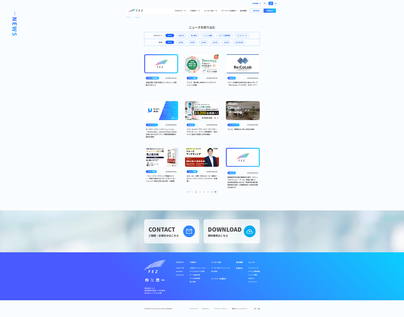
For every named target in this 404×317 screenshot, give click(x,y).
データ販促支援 (195, 275)
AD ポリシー (206, 309)
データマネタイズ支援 (197, 271)
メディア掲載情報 (224, 35)
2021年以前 (239, 42)
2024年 (203, 42)
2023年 (215, 42)
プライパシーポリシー (221, 309)
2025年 (192, 42)
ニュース (137, 17)
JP (271, 3)
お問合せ (269, 10)
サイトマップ (194, 309)
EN (275, 3)
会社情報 (243, 10)
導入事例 (194, 35)
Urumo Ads (180, 275)
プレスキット (252, 282)
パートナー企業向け (228, 10)
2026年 (180, 42)
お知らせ (181, 35)
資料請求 (256, 10)
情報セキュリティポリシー (240, 309)
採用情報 (256, 3)
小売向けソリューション (198, 268)
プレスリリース (242, 35)
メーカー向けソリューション (221, 268)
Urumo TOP (180, 268)
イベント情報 (207, 35)
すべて (170, 35)
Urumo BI (179, 271)
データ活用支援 (195, 278)
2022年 (226, 42)
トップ (128, 17)
